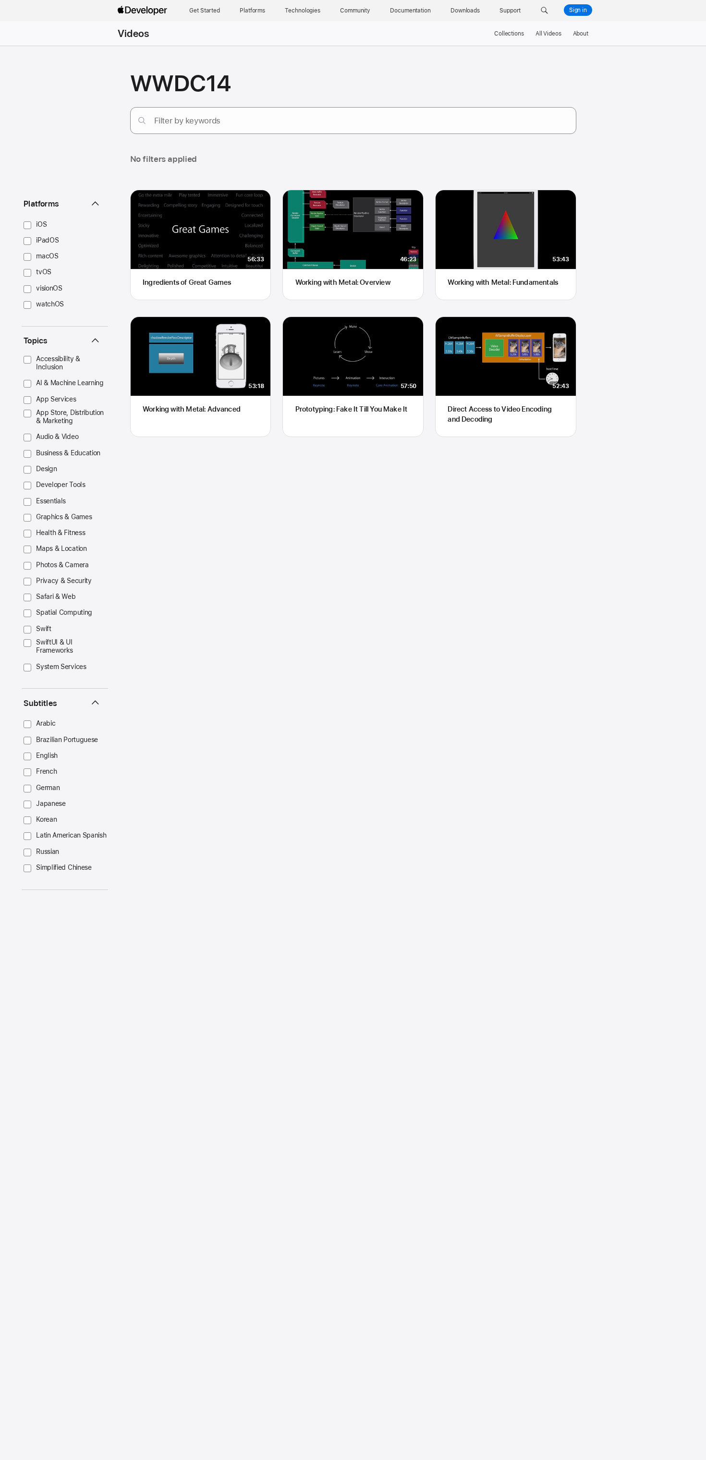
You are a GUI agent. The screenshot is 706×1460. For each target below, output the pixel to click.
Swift (43, 629)
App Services (56, 399)
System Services (61, 666)
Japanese (51, 803)
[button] (544, 10)
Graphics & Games (64, 517)
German (48, 787)
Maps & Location (61, 548)
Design (46, 469)
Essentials (51, 501)
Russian (47, 851)
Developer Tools (60, 484)
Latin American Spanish (71, 835)
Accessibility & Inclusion (58, 363)
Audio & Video (57, 436)
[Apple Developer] (143, 10)
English (47, 755)
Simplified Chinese (63, 867)
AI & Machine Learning (70, 383)
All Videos (548, 33)
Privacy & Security (63, 580)
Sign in (578, 10)
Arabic (45, 723)
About (580, 33)
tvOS (43, 272)
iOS (41, 224)
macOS (47, 256)
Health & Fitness (60, 532)
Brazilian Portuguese (67, 739)
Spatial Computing (64, 612)
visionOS (49, 288)
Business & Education (68, 453)
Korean (46, 819)
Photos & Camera (62, 565)
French (46, 771)
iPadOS (47, 240)
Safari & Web (55, 596)
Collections (509, 33)
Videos (133, 33)
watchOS (50, 304)
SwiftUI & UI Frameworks (54, 646)
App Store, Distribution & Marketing (70, 417)
